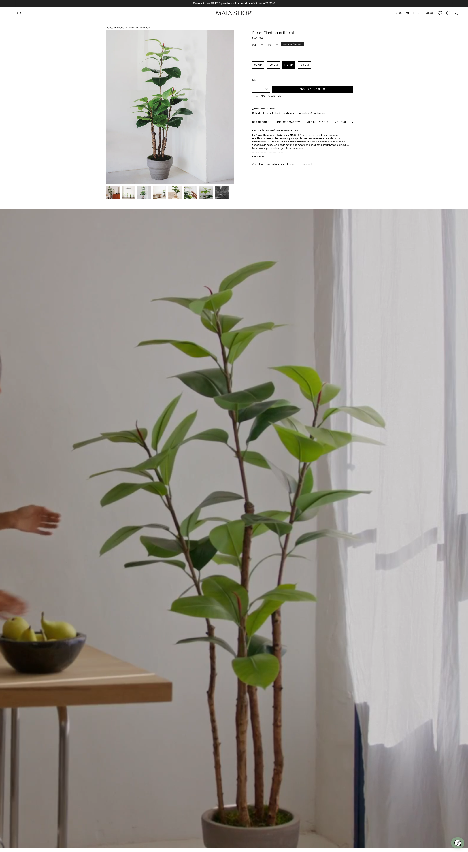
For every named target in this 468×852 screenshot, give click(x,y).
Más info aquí (317, 113)
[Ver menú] (11, 13)
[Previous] (10, 3)
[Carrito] (456, 13)
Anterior (106, 107)
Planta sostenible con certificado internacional (285, 164)
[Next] (457, 3)
